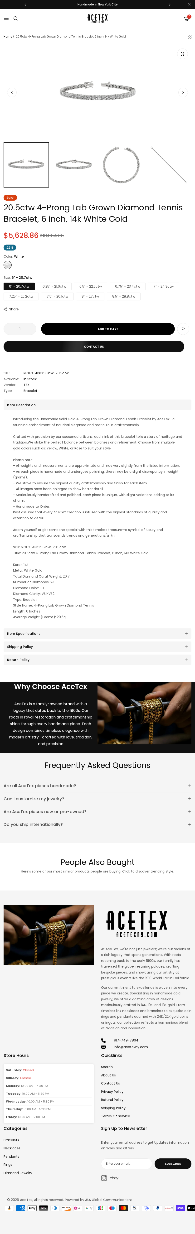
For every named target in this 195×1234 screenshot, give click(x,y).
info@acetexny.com (131, 1047)
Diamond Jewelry (18, 1173)
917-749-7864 (126, 1040)
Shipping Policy (113, 1108)
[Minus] (10, 329)
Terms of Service (115, 1116)
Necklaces (12, 1148)
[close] (189, 4)
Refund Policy (112, 1099)
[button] (25, 4)
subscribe (173, 1164)
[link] (144, 713)
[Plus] (30, 329)
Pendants (11, 1156)
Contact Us (110, 1083)
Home (8, 36)
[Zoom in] (182, 53)
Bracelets (11, 1140)
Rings (8, 1164)
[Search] (16, 18)
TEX (26, 384)
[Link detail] (104, 1178)
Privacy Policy (112, 1091)
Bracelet (30, 390)
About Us (108, 1075)
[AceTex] (97, 18)
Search (107, 1067)
